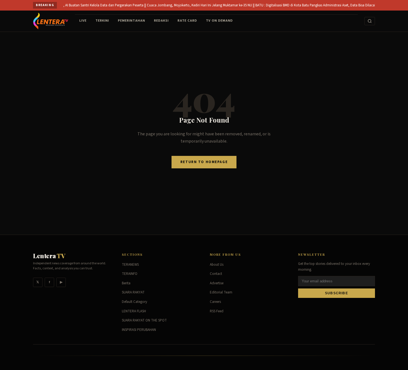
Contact (216, 273)
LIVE (83, 20)
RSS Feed (216, 311)
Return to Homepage (204, 161)
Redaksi (161, 20)
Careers (215, 301)
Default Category (134, 301)
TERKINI (102, 20)
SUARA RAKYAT (133, 292)
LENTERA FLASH (134, 311)
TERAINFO (129, 273)
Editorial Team (221, 292)
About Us (216, 264)
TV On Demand (219, 20)
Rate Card (187, 20)
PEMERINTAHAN (131, 20)
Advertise (216, 283)
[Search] (369, 21)
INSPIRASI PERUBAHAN (139, 329)
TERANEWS (130, 264)
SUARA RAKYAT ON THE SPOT (144, 320)
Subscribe (336, 293)
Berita (126, 283)
